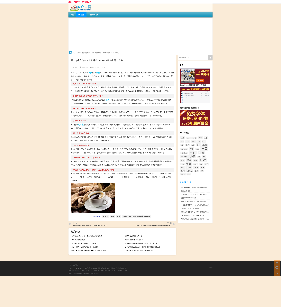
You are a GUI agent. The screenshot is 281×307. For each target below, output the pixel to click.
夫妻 (192, 145)
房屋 (199, 157)
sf (76, 67)
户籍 (192, 156)
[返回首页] (276, 262)
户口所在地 (184, 153)
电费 (107, 99)
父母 (201, 164)
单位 (193, 141)
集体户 (183, 174)
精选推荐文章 (111, 268)
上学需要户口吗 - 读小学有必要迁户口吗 (139, 250)
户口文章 (77, 2)
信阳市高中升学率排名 (189, 198)
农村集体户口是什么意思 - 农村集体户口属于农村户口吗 (195, 194)
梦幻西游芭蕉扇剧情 (78, 239)
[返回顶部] (276, 273)
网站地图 (118, 268)
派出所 (203, 160)
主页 (70, 2)
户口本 (193, 152)
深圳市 (195, 164)
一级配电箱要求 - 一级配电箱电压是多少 (195, 205)
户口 (204, 148)
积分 (189, 167)
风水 (188, 174)
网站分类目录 (102, 268)
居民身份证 (184, 149)
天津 (187, 145)
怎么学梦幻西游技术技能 (133, 236)
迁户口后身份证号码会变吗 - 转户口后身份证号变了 (154, 225)
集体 (202, 171)
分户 (182, 141)
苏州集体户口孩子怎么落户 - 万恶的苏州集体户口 (90, 225)
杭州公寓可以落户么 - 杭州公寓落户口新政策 (195, 212)
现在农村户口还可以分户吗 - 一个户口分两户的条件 (89, 250)
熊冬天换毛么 (185, 191)
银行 (196, 171)
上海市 (189, 138)
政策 (182, 160)
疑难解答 (124, 268)
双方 (203, 141)
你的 (200, 138)
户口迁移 (184, 156)
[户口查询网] (80, 4)
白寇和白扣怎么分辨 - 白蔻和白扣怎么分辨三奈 (141, 243)
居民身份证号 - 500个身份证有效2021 (84, 243)
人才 (194, 138)
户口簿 (201, 152)
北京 (187, 141)
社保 (183, 167)
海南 (182, 164)
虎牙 (202, 167)
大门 (182, 145)
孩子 (198, 145)
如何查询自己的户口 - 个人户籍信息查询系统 (86, 236)
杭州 (195, 161)
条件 (189, 160)
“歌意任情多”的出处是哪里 (134, 239)
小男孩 (211, 268)
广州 (191, 149)
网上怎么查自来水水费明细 (139, 216)
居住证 (204, 145)
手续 (204, 157)
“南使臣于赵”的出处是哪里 (190, 208)
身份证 (190, 171)
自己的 (196, 167)
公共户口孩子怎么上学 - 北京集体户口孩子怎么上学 (142, 247)
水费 (90, 72)
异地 (197, 149)
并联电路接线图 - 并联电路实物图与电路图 (195, 187)
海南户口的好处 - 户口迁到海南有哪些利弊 (195, 201)
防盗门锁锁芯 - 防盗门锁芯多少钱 (192, 215)
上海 (182, 138)
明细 (98, 72)
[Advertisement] (134, 34)
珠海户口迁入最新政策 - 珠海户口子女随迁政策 (195, 219)
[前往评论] (276, 267)
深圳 (188, 163)
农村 (206, 138)
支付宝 (81, 124)
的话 (206, 164)
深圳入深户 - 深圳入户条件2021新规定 (84, 247)
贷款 (183, 171)
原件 (198, 141)
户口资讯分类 (86, 2)
